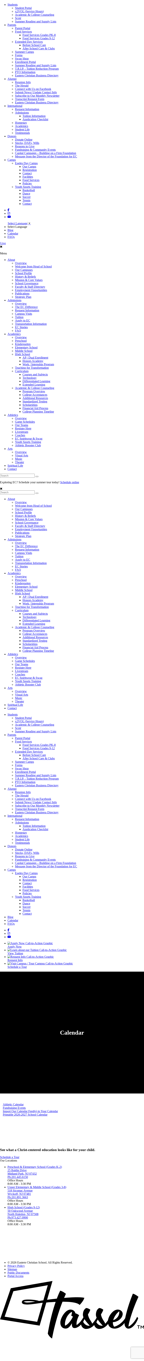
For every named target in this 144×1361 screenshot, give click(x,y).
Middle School (23, 350)
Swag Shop (22, 58)
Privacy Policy (16, 1265)
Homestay (21, 122)
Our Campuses (24, 269)
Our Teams (21, 425)
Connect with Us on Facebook (33, 89)
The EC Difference (26, 307)
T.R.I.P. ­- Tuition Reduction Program (37, 68)
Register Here (23, 428)
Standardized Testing (34, 401)
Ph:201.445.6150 (18, 1177)
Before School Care (34, 45)
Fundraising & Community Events (35, 149)
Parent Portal (22, 28)
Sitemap (12, 1269)
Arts (10, 448)
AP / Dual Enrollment (35, 357)
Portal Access (15, 1276)
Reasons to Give (24, 146)
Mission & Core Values (29, 280)
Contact (27, 173)
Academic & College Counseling (34, 14)
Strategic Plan (23, 296)
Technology (29, 377)
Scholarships (30, 404)
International (15, 105)
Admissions (22, 112)
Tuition (19, 317)
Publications (22, 293)
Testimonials (22, 132)
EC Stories (21, 327)
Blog (10, 230)
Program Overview (33, 391)
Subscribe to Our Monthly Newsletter (37, 95)
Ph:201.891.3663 (18, 1197)
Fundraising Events (14, 1107)
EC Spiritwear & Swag (28, 438)
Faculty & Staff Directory (30, 286)
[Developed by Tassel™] (72, 1337)
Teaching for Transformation (32, 367)
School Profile (23, 273)
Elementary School (26, 347)
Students (13, 4)
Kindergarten (23, 344)
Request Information (27, 109)
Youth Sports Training (28, 186)
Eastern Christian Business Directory (36, 75)
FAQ (18, 330)
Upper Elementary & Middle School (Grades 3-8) (37, 1187)
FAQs (11, 236)
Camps (12, 159)
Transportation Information (31, 323)
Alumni (12, 78)
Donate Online (23, 139)
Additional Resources (35, 398)
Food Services (23, 31)
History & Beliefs (25, 276)
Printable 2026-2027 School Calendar (25, 1114)
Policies (27, 183)
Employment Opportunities (31, 290)
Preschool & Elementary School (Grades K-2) (35, 1166)
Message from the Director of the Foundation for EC (46, 156)
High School (22, 354)
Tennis (26, 200)
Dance (26, 193)
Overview (21, 263)
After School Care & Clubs (38, 48)
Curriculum (21, 371)
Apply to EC (22, 320)
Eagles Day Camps (26, 163)
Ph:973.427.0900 (18, 1217)
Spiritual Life (15, 465)
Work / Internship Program (38, 364)
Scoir (18, 18)
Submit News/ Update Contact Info (36, 92)
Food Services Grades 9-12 (38, 38)
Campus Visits (23, 313)
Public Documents (18, 1272)
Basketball (28, 190)
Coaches (20, 435)
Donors (12, 136)
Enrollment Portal (25, 62)
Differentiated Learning (36, 381)
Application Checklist (35, 119)
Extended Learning (33, 384)
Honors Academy (32, 361)
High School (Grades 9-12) (24, 1207)
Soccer (26, 197)
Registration (29, 170)
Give (3, 243)
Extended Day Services (29, 41)
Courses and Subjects (35, 374)
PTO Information (25, 72)
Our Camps (29, 166)
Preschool (21, 340)
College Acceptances (34, 394)
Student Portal (23, 8)
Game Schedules (25, 421)
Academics (21, 126)
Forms (18, 55)
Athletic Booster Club (28, 445)
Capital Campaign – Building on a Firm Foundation (45, 153)
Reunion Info (23, 82)
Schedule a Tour (9, 1157)
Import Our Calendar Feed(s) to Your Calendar (30, 1111)
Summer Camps (24, 51)
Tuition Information (34, 116)
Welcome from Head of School (33, 266)
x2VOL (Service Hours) (29, 11)
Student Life (22, 129)
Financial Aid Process (35, 408)
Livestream (21, 431)
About (11, 259)
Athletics (13, 415)
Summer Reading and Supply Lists (35, 21)
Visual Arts (21, 455)
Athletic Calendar (13, 1104)
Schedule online (69, 482)
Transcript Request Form (29, 99)
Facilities (27, 176)
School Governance (26, 283)
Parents (12, 24)
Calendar (13, 233)
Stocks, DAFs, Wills (27, 143)
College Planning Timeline (38, 411)
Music (18, 458)
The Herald (21, 85)
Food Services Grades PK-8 (39, 35)
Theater (19, 462)
